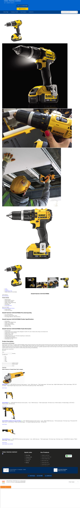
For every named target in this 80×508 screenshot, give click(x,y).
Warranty (6, 326)
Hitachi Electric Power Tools (46, 456)
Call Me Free (49, 475)
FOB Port (6, 330)
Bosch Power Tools (45, 460)
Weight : (9, 385)
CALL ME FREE (10, 443)
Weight (6, 322)
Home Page (5, 11)
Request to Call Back (6, 308)
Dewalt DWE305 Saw (6, 439)
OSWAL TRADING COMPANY (12, 1)
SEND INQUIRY (5, 443)
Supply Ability (7, 332)
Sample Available (8, 334)
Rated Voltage (7, 324)
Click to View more (8, 305)
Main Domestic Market (9, 337)
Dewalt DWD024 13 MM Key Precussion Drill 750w (11, 420)
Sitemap (27, 462)
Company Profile (14, 11)
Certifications (7, 338)
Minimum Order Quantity (9, 315)
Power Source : (54, 402)
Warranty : (37, 384)
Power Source (7, 323)
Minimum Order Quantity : (22, 384)
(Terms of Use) (23, 480)
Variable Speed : (44, 384)
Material (6, 325)
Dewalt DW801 (5, 384)
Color (6, 321)
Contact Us (31, 11)
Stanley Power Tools (45, 462)
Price (6, 314)
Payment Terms (8, 331)
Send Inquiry (23, 8)
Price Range (7, 316)
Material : (63, 384)
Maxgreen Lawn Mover (45, 455)
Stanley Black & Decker (46, 464)
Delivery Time (7, 333)
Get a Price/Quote (5, 295)
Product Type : (54, 384)
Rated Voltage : (69, 402)
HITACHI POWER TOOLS (46, 458)
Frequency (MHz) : (22, 385)
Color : (30, 384)
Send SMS (40, 475)
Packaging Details (8, 336)
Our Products (23, 11)
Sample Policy (7, 335)
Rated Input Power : (36, 385)
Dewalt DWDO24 (5, 402)
